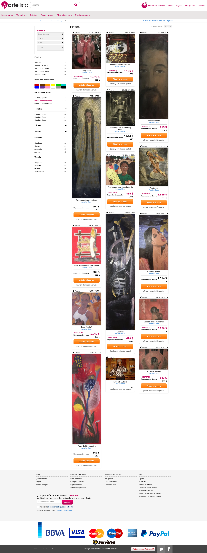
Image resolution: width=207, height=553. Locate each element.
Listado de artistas (145, 484)
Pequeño (38, 163)
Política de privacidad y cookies (150, 493)
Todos (40, 47)
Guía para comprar (77, 482)
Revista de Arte (82, 15)
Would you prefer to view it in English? (157, 21)
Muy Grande (39, 171)
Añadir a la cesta (86, 85)
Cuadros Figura (40, 117)
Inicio (36, 21)
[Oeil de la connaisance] (120, 48)
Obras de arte (44, 21)
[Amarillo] (53, 85)
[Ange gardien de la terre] (86, 147)
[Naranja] (47, 85)
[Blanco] (53, 87)
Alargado (38, 152)
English (179, 5)
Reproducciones (76, 484)
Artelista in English (42, 484)
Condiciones (68, 510)
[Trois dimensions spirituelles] (86, 245)
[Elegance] (86, 51)
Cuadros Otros (40, 120)
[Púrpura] (42, 87)
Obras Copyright (43, 34)
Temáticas (21, 15)
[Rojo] (36, 85)
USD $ (44, 549)
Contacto (142, 482)
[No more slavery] (153, 359)
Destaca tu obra (110, 484)
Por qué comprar (76, 479)
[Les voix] (120, 272)
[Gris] (58, 87)
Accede (201, 5)
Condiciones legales (146, 490)
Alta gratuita (190, 5)
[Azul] (36, 87)
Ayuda (170, 5)
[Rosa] (47, 87)
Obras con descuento (43, 101)
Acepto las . (56, 507)
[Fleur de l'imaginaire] (86, 399)
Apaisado (38, 149)
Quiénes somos (41, 479)
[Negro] (63, 87)
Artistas (33, 15)
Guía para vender (111, 482)
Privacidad (59, 510)
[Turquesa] (63, 85)
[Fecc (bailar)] (86, 308)
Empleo (38, 482)
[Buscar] (76, 5)
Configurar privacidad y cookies (150, 496)
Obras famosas (64, 15)
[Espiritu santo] (153, 76)
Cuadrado (38, 143)
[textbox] (55, 5)
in (52, 549)
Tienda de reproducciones (148, 487)
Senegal (60, 21)
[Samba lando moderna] (153, 309)
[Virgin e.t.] (153, 167)
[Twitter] (161, 549)
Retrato (37, 146)
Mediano (37, 166)
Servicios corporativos (78, 487)
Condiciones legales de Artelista (60, 507)
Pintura (53, 21)
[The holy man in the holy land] (120, 108)
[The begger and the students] (120, 170)
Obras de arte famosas (43, 104)
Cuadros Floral (40, 114)
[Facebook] (168, 549)
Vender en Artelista (156, 5)
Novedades (7, 15)
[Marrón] (42, 85)
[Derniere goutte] (153, 242)
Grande (37, 169)
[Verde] (58, 85)
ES (35, 549)
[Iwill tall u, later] (120, 369)
